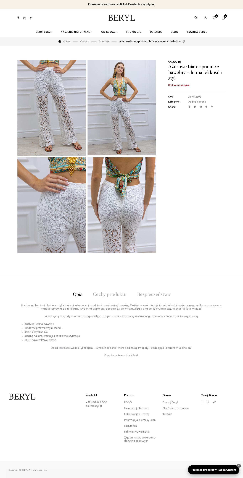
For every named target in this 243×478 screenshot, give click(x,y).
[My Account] (205, 18)
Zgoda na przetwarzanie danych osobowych (140, 439)
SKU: (170, 96)
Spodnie (202, 101)
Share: (172, 106)
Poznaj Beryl (170, 402)
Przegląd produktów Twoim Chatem (213, 469)
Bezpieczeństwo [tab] (153, 294)
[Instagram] (208, 402)
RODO (128, 402)
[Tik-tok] (214, 402)
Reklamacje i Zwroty (137, 414)
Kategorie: (174, 101)
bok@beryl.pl (94, 406)
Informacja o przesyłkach (140, 420)
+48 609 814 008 (96, 402)
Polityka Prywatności (137, 431)
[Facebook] (202, 402)
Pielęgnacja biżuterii (136, 408)
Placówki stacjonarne (176, 408)
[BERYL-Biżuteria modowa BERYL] (121, 18)
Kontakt (167, 414)
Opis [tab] (77, 294)
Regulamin (130, 425)
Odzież (192, 101)
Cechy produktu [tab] (109, 294)
